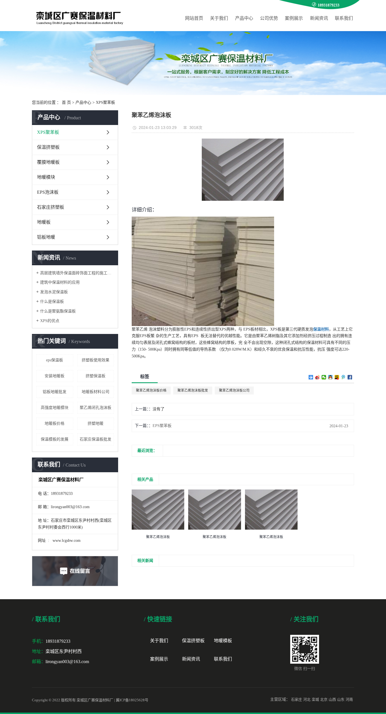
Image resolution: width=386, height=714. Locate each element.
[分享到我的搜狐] (337, 377)
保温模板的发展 (54, 439)
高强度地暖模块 (54, 407)
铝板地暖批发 (54, 392)
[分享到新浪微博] (317, 377)
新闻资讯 (319, 18)
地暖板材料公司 (95, 392)
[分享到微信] (324, 377)
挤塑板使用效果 (95, 360)
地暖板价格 (54, 423)
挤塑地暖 (95, 423)
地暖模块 (46, 177)
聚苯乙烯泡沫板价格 (151, 390)
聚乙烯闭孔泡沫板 (95, 407)
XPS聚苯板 (105, 102)
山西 (332, 699)
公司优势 (269, 18)
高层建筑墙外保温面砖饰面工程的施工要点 (77, 273)
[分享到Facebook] (350, 377)
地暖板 (44, 222)
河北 (307, 699)
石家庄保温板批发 (95, 439)
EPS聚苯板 (162, 426)
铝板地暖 (46, 237)
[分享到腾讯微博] (343, 377)
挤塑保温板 (95, 376)
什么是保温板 (52, 301)
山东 (340, 699)
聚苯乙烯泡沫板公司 (234, 390)
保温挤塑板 (48, 147)
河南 (349, 699)
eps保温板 (54, 360)
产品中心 (244, 18)
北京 (324, 699)
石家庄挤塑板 (50, 207)
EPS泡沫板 (47, 192)
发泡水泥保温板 (54, 292)
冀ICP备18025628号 (132, 700)
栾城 (315, 699)
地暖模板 (223, 640)
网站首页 (194, 18)
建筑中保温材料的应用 (60, 282)
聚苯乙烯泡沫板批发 (192, 390)
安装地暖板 (54, 376)
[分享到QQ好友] (330, 377)
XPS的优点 (49, 321)
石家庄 (296, 699)
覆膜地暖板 (48, 162)
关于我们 (219, 18)
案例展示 (294, 18)
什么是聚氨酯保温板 (58, 311)
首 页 (66, 102)
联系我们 (344, 18)
